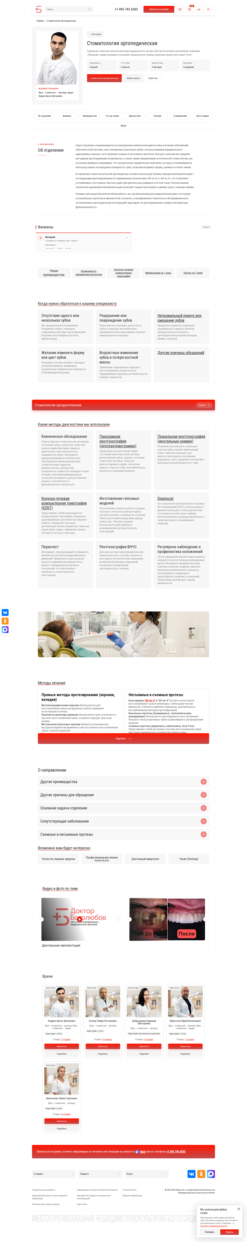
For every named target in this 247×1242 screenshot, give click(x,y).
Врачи (123, 125)
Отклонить (209, 1232)
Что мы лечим (112, 116)
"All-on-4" (149, 700)
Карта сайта (82, 1204)
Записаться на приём (159, 9)
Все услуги (95, 34)
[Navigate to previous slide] (41, 919)
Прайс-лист (153, 78)
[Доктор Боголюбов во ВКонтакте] (192, 1174)
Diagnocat (166, 498)
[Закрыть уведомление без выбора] (239, 1209)
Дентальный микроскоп (145, 859)
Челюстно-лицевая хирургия (58, 859)
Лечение (157, 116)
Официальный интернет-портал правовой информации (49, 1197)
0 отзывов (107, 1039)
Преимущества (89, 116)
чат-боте (186, 632)
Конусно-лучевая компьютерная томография (123, 273)
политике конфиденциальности (213, 1226)
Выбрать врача (133, 78)
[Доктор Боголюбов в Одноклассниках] (201, 1174)
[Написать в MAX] (211, 1174)
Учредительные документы (43, 1190)
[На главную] (38, 9)
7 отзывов (65, 1039)
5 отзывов (148, 1039)
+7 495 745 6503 (126, 9)
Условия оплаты (129, 1190)
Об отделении (44, 116)
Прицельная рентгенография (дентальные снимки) (181, 438)
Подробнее (120, 738)
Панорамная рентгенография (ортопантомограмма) (117, 441)
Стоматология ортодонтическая (104, 78)
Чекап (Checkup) (188, 859)
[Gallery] (167, 919)
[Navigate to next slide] (117, 919)
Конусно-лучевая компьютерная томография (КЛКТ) (64, 503)
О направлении (180, 116)
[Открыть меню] (208, 9)
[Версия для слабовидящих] (199, 9)
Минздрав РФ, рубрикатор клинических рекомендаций (94, 1197)
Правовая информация (132, 1195)
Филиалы (67, 116)
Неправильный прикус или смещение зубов (179, 318)
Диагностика (135, 116)
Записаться (62, 1046)
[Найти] (89, 9)
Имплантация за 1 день (158, 273)
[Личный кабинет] (180, 9)
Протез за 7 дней (192, 273)
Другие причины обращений (181, 352)
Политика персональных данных (46, 1204)
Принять (229, 1232)
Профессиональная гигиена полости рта (102, 859)
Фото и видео (202, 116)
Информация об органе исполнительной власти (97, 1190)
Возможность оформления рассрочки (89, 273)
